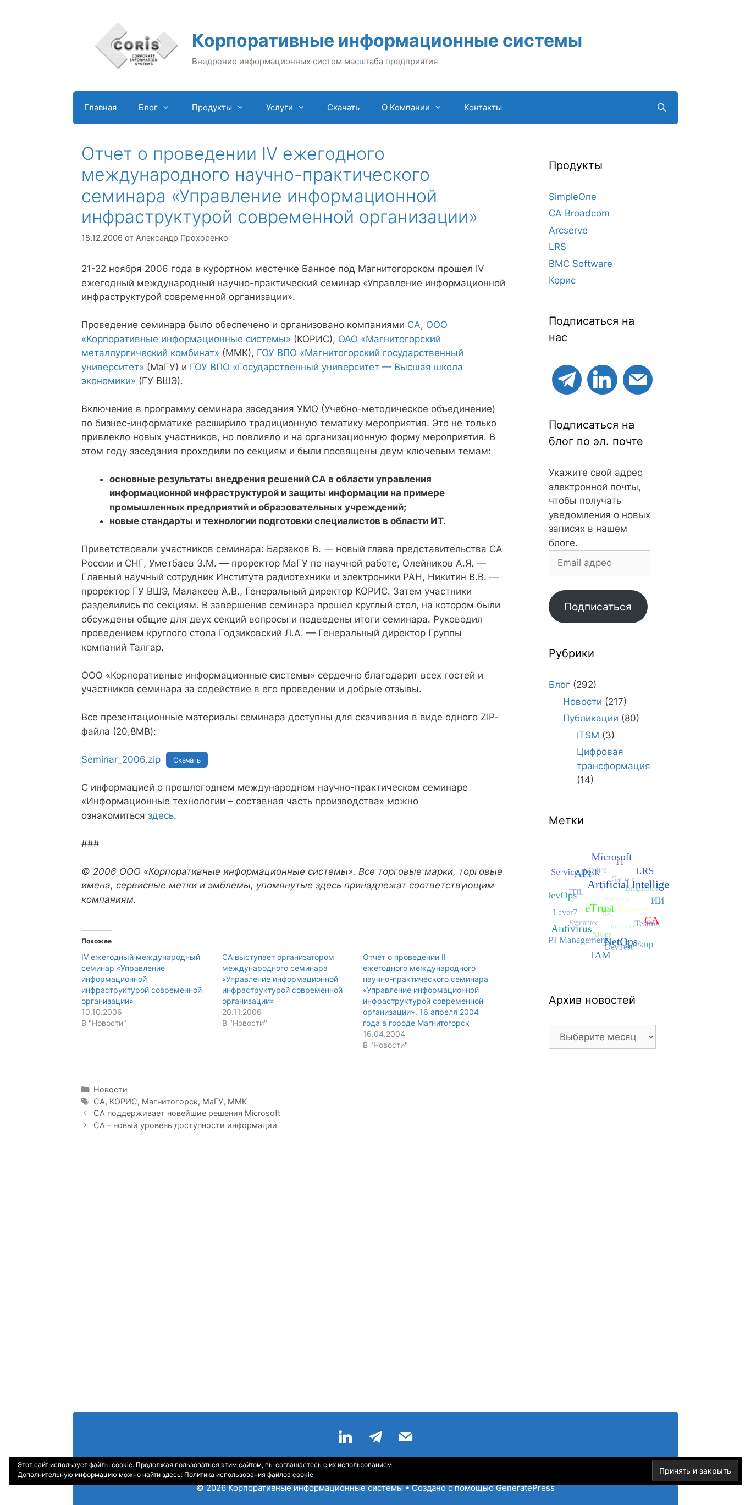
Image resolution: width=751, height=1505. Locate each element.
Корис (562, 280)
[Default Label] (566, 378)
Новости (110, 1089)
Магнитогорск (170, 1101)
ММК (237, 1101)
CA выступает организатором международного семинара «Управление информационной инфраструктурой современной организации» (282, 979)
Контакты (483, 107)
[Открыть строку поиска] (661, 107)
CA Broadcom (579, 213)
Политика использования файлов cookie (248, 1474)
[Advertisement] (602, 1236)
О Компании (406, 107)
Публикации (591, 718)
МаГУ (212, 1101)
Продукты (212, 107)
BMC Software (580, 263)
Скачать (343, 107)
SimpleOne (573, 196)
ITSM (588, 735)
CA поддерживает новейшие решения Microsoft (186, 1113)
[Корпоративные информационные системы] (136, 45)
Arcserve (568, 230)
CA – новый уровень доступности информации (185, 1125)
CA (414, 324)
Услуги (279, 107)
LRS (557, 246)
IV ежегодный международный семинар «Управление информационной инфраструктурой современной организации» (141, 979)
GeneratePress (525, 1487)
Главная (100, 107)
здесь (161, 815)
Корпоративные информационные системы (387, 40)
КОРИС (123, 1101)
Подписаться (598, 606)
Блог (148, 107)
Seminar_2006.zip (121, 759)
